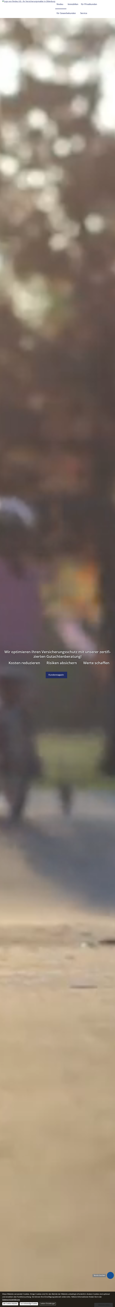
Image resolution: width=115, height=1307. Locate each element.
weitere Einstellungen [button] (47, 1304)
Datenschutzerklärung (11, 1300)
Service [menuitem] (83, 13)
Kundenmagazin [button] (56, 675)
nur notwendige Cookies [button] (29, 1304)
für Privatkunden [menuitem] (89, 4)
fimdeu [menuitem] (60, 4)
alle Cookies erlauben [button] (10, 1304)
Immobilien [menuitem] (73, 4)
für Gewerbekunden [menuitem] (66, 13)
